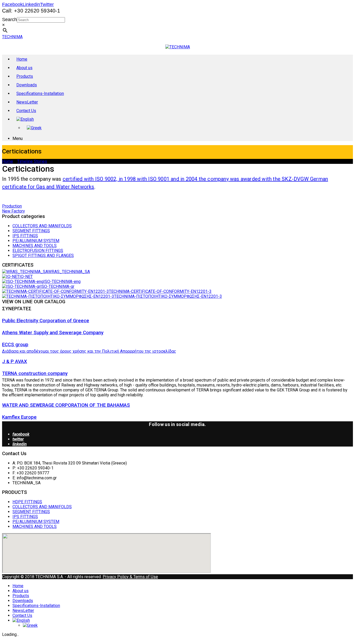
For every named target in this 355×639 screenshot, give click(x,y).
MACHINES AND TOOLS (34, 245)
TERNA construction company (35, 373)
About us (24, 67)
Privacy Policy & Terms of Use (130, 576)
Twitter (47, 4)
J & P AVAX (14, 361)
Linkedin (31, 4)
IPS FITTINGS (25, 235)
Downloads (26, 84)
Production (12, 206)
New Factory (13, 211)
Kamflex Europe (19, 417)
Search (9, 19)
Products (24, 76)
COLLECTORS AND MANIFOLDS (42, 225)
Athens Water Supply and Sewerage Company (52, 332)
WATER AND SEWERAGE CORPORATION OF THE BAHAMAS (66, 405)
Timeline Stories (32, 161)
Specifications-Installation (40, 93)
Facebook (12, 4)
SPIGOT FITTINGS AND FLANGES (43, 255)
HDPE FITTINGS (27, 501)
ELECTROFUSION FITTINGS (37, 250)
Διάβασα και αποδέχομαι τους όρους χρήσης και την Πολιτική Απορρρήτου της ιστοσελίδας (89, 351)
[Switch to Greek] (34, 127)
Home (21, 59)
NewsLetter (27, 102)
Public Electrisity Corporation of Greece (45, 321)
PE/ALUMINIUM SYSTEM (35, 240)
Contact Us (26, 110)
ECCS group (15, 344)
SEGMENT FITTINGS (31, 230)
